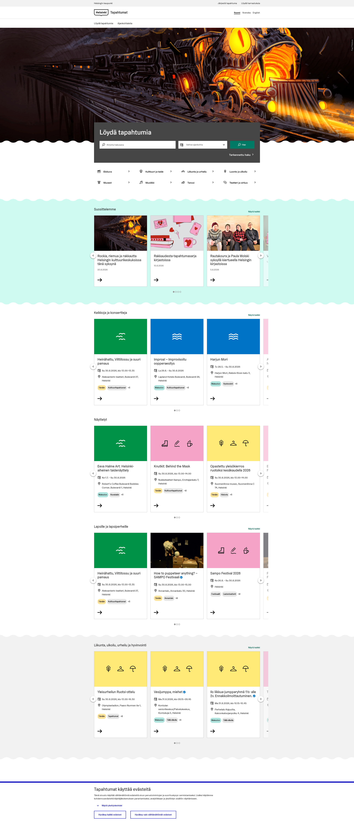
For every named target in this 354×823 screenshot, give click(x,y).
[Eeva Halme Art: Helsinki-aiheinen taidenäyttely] (120, 469)
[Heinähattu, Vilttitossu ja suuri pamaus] (120, 362)
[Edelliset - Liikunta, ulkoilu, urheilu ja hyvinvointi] (93, 699)
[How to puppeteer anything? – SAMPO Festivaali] (177, 576)
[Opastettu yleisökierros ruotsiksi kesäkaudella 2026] (233, 469)
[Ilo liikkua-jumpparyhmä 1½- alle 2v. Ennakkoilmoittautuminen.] (233, 694)
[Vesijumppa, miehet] (177, 694)
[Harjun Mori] (233, 362)
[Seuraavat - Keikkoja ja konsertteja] (261, 366)
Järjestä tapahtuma (227, 3)
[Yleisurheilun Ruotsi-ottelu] (120, 694)
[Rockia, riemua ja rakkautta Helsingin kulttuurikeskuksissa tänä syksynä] (120, 251)
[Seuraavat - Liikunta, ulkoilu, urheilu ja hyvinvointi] (261, 699)
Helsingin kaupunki (103, 3)
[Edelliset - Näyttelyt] (93, 473)
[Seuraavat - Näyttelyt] (261, 473)
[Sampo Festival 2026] (233, 576)
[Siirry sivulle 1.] (174, 292)
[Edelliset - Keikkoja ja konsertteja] (93, 366)
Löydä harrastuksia (250, 3)
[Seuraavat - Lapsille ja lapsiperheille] (261, 580)
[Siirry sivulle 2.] (176, 292)
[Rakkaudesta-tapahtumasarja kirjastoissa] (177, 251)
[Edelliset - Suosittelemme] (93, 255)
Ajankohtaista (125, 23)
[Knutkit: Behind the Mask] (177, 469)
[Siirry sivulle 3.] (178, 292)
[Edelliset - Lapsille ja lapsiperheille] (93, 580)
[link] (101, 13)
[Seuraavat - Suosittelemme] (261, 255)
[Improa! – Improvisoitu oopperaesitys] (177, 362)
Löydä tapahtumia (103, 23)
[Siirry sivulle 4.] (180, 292)
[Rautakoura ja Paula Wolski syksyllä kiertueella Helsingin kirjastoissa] (233, 251)
